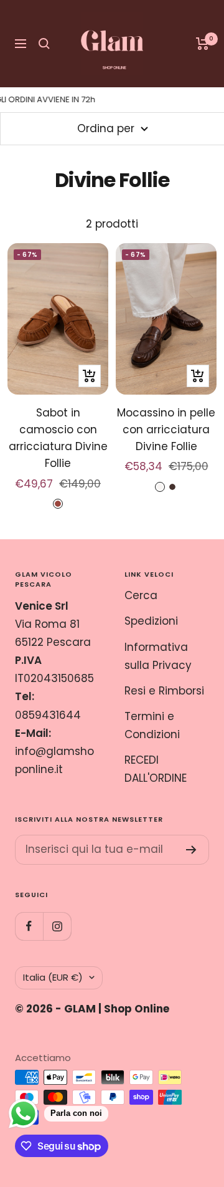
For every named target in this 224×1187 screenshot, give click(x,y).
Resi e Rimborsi (164, 690)
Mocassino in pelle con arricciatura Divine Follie (166, 429)
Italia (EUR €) (53, 977)
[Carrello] (202, 43)
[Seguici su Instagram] (57, 926)
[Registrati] (191, 849)
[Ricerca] (44, 43)
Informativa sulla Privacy (158, 656)
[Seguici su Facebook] (29, 926)
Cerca (140, 595)
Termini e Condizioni (152, 725)
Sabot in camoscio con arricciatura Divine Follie (58, 438)
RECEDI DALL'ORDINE (155, 769)
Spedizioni (151, 620)
